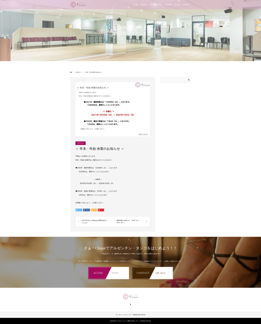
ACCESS (177, 4)
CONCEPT (143, 4)
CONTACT (186, 4)
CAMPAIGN (168, 4)
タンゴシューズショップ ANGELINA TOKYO (130, 315)
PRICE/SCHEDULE (156, 4)
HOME (136, 4)
